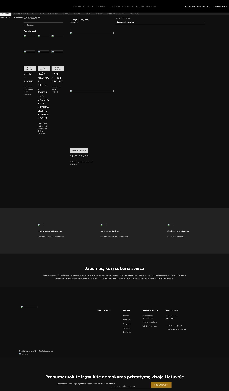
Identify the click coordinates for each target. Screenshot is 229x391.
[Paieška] (182, 6)
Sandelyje (30, 25)
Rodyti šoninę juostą (80, 20)
